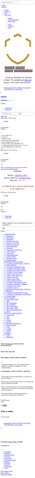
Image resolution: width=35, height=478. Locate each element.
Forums (6, 10)
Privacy (3, 473)
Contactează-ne (5, 445)
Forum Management (10, 460)
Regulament (7, 452)
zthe (2, 148)
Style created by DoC (7, 471)
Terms (7, 473)
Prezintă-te (7, 453)
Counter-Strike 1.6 (13, 442)
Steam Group (8, 466)
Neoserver (7, 465)
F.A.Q (6, 468)
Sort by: (16, 223)
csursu (2, 191)
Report (6, 121)
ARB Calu (4, 116)
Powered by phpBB (6, 474)
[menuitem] (3, 5)
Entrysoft (7, 461)
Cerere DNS (7, 458)
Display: (4, 223)
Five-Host (7, 463)
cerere (4, 96)
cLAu (9, 100)
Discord (28, 80)
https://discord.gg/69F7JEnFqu (9, 169)
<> (21, 175)
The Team (7, 456)
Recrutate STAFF (9, 455)
